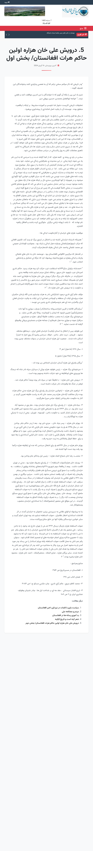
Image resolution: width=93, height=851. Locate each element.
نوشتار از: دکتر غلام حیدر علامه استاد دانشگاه (61, 33)
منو (82, 28)
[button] (9, 34)
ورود (6, 2)
